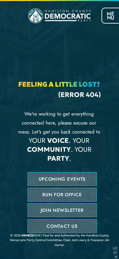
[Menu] (110, 16)
